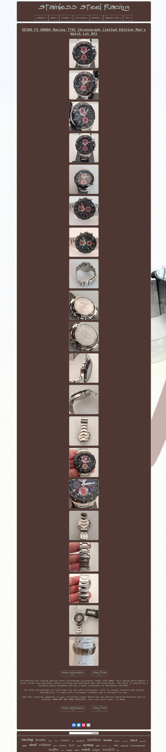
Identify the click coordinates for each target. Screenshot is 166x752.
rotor (50, 740)
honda (107, 740)
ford (78, 746)
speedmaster (80, 741)
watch (86, 749)
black (133, 740)
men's (104, 746)
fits (118, 750)
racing (27, 739)
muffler (54, 749)
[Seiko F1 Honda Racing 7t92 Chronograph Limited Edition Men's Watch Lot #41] (84, 53)
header (41, 740)
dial (73, 741)
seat (55, 745)
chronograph (137, 745)
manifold (108, 749)
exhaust (45, 744)
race (116, 745)
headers (62, 745)
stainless (94, 739)
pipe (24, 745)
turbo (77, 750)
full (72, 745)
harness (116, 741)
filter (62, 750)
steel (33, 744)
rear (56, 741)
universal (124, 746)
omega (69, 750)
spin (98, 745)
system (88, 745)
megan (96, 749)
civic (110, 746)
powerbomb (143, 741)
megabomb (125, 741)
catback (65, 740)
